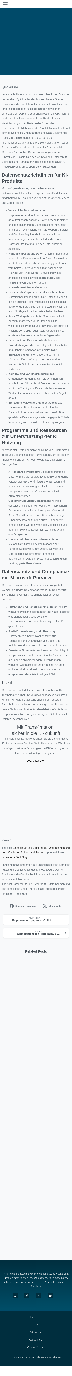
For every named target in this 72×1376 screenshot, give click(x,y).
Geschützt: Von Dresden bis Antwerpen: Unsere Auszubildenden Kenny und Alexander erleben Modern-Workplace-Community (35, 1155)
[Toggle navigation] (5, 4)
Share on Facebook (26, 906)
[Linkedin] (15, 1295)
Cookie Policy (36, 1339)
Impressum (36, 1317)
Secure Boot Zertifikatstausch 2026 (32, 1082)
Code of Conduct (36, 1347)
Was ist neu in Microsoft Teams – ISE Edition (34, 1230)
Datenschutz (35, 1332)
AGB (36, 1324)
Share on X (55, 906)
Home (24, 42)
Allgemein (38, 42)
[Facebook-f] (26, 1295)
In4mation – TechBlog (14, 857)
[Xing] (38, 1295)
